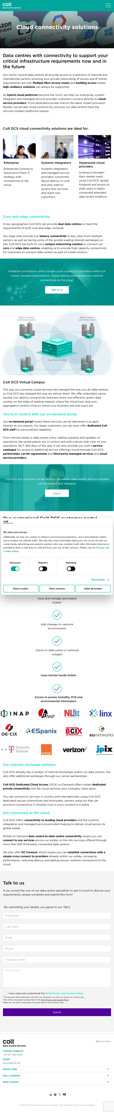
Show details (98, 579)
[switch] (43, 568)
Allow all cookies (93, 588)
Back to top (103, 1041)
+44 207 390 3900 (12, 1054)
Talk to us (57, 289)
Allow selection (57, 588)
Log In (57, 493)
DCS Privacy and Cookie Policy (64, 993)
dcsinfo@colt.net (11, 1063)
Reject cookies (20, 588)
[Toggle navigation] (108, 5)
